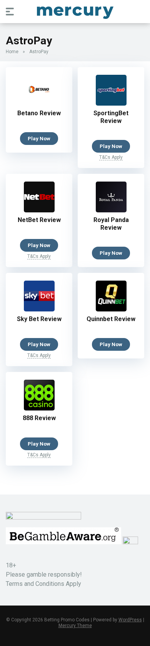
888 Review (39, 418)
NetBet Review (39, 220)
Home (12, 51)
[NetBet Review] (39, 210)
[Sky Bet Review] (39, 309)
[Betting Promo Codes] (75, 11)
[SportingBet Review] (111, 103)
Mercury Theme (75, 625)
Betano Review (39, 113)
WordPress (130, 619)
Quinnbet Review (111, 319)
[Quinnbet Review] (111, 309)
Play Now (39, 138)
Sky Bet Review (39, 319)
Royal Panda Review (111, 223)
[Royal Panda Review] (111, 210)
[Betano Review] (39, 103)
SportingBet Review (110, 116)
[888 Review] (39, 408)
